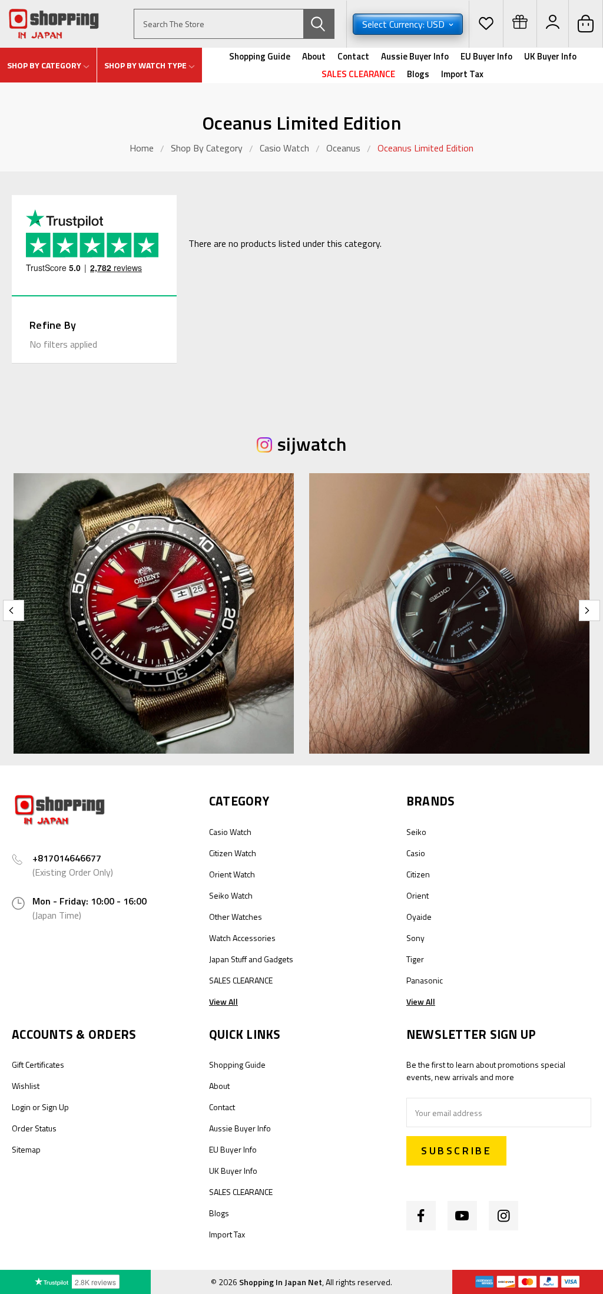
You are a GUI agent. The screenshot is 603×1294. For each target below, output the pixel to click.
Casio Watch (284, 148)
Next (589, 610)
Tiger (415, 959)
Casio (415, 853)
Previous (13, 610)
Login (21, 1107)
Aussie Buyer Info (415, 56)
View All (223, 1001)
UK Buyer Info (550, 56)
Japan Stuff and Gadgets (251, 959)
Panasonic (424, 980)
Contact (353, 56)
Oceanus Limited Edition (425, 148)
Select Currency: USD (404, 24)
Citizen (418, 874)
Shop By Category (208, 148)
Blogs (418, 74)
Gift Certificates (38, 1064)
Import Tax (462, 74)
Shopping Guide (259, 56)
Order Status (34, 1128)
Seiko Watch (231, 895)
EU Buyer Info (486, 56)
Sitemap (26, 1149)
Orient (417, 895)
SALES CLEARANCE (358, 74)
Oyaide (419, 916)
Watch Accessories (242, 938)
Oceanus (343, 148)
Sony (415, 938)
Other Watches (235, 916)
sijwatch (311, 444)
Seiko (416, 832)
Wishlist (25, 1086)
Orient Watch (232, 874)
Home (142, 148)
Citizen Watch (232, 853)
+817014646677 (66, 858)
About (314, 56)
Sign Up (55, 1107)
